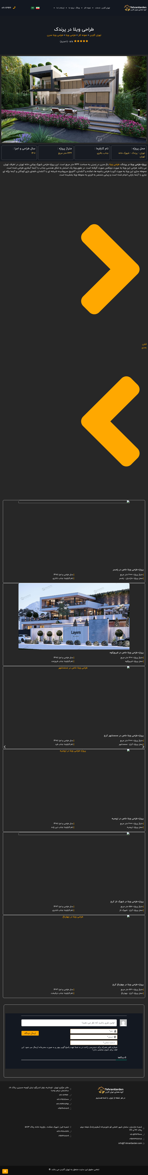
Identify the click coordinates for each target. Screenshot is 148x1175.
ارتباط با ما (60, 8)
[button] (5, 747)
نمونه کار (87, 8)
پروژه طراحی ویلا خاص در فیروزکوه (127, 652)
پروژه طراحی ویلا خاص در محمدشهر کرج (124, 735)
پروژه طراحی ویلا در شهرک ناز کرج (127, 901)
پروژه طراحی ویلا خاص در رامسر (128, 569)
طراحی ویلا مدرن (55, 35)
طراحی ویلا (71, 35)
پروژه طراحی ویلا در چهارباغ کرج (128, 984)
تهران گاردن (106, 8)
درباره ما (71, 8)
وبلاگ (78, 8)
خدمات (97, 8)
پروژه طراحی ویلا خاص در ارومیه (128, 818)
